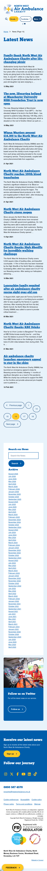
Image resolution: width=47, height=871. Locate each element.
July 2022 (12, 588)
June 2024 (12, 535)
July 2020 (12, 639)
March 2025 (13, 514)
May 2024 (12, 537)
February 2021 (14, 626)
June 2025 (12, 507)
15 (7, 416)
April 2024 (12, 540)
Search (17, 463)
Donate (12, 19)
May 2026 (12, 481)
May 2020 (12, 644)
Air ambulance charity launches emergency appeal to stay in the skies (22, 359)
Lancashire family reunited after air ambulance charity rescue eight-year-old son (22, 289)
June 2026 (12, 479)
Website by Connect (37, 860)
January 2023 (13, 575)
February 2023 (14, 573)
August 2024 (13, 530)
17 (24, 416)
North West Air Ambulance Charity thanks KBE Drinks (22, 325)
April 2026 (12, 484)
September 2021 (14, 609)
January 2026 (13, 491)
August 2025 (13, 502)
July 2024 (12, 532)
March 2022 (13, 596)
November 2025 (14, 494)
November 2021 (14, 604)
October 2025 (13, 496)
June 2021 (12, 616)
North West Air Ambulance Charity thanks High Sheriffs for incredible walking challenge (23, 249)
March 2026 (13, 486)
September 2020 (14, 637)
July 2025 (12, 504)
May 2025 (12, 509)
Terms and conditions (24, 804)
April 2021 (12, 621)
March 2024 (13, 542)
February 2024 (14, 545)
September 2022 (14, 586)
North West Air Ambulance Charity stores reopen (22, 210)
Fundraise (24, 19)
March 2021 (13, 624)
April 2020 (12, 647)
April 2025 (12, 512)
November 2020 (14, 632)
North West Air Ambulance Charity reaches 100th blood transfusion (22, 174)
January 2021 (13, 629)
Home (6, 31)
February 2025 (14, 517)
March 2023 (13, 570)
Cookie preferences (11, 799)
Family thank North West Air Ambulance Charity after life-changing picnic (23, 59)
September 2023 (14, 558)
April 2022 (12, 593)
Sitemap (37, 804)
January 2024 (13, 547)
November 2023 (14, 553)
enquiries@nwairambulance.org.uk (17, 791)
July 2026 (12, 476)
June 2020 (12, 642)
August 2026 (13, 474)
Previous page (15, 405)
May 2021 (12, 619)
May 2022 (12, 591)
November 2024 (14, 522)
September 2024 (14, 527)
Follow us (15, 709)
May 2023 (12, 565)
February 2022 (14, 598)
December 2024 (14, 519)
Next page (10, 424)
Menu (36, 19)
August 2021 (13, 611)
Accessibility (25, 799)
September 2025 (14, 499)
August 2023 (13, 560)
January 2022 (13, 601)
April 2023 (12, 568)
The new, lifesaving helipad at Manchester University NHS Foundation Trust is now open (23, 98)
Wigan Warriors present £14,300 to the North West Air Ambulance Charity (23, 136)
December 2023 (14, 550)
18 (33, 416)
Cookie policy (37, 799)
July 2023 (12, 563)
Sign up (10, 753)
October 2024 (13, 524)
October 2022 (13, 583)
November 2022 (14, 581)
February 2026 (14, 489)
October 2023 (13, 555)
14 (36, 408)
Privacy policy (9, 804)
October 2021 (13, 606)
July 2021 (12, 614)
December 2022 (14, 578)
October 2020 (13, 634)
